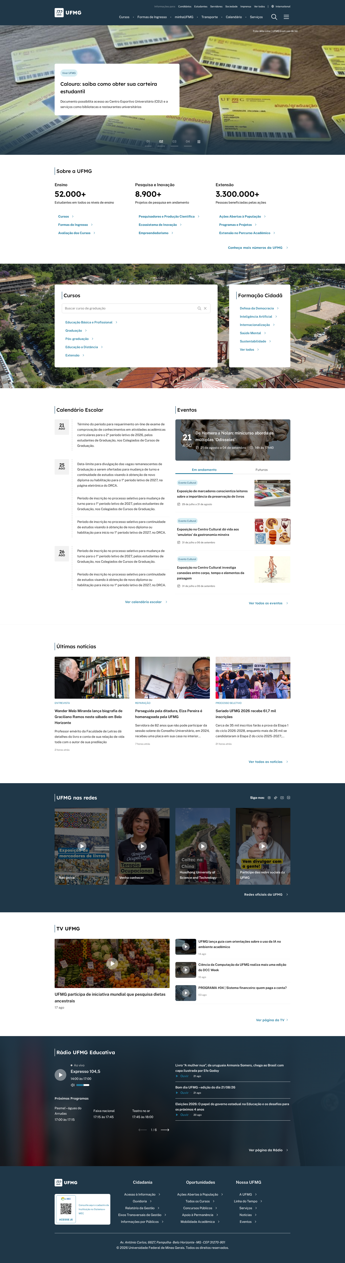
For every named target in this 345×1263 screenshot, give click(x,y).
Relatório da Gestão (140, 1208)
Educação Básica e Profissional (88, 322)
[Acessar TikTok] (275, 797)
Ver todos (259, 6)
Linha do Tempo (245, 1201)
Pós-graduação (77, 339)
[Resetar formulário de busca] (205, 308)
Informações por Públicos (140, 1222)
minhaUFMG (184, 17)
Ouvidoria (140, 1201)
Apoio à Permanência (197, 1215)
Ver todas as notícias (265, 762)
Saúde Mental (250, 333)
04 (188, 141)
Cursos (124, 17)
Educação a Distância (81, 347)
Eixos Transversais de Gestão (139, 1215)
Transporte (209, 17)
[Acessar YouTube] (282, 797)
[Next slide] (165, 1130)
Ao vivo (79, 1065)
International (283, 6)
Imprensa (245, 6)
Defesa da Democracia (257, 308)
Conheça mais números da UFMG (255, 248)
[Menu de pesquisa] (274, 17)
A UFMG (245, 1194)
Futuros (262, 470)
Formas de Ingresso (152, 17)
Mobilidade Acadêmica (198, 1222)
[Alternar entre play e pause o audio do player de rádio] (60, 1075)
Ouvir (184, 1076)
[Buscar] (199, 308)
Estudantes (200, 6)
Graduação (73, 330)
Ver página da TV (270, 1020)
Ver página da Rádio (265, 1150)
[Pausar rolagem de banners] (199, 141)
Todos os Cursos (198, 1201)
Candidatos (184, 6)
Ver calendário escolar (143, 602)
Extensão (72, 355)
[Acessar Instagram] (269, 797)
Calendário (234, 17)
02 (161, 141)
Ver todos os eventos (265, 603)
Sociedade (231, 6)
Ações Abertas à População (197, 1194)
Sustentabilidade (253, 341)
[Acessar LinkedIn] (288, 797)
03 (174, 141)
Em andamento (204, 470)
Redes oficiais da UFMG (263, 894)
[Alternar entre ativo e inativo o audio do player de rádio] (73, 1085)
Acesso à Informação (139, 1194)
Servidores (216, 6)
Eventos (246, 1222)
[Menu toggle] (286, 17)
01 (148, 141)
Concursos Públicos (197, 1208)
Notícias (246, 1215)
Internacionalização (255, 325)
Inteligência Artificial (256, 316)
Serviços (256, 17)
